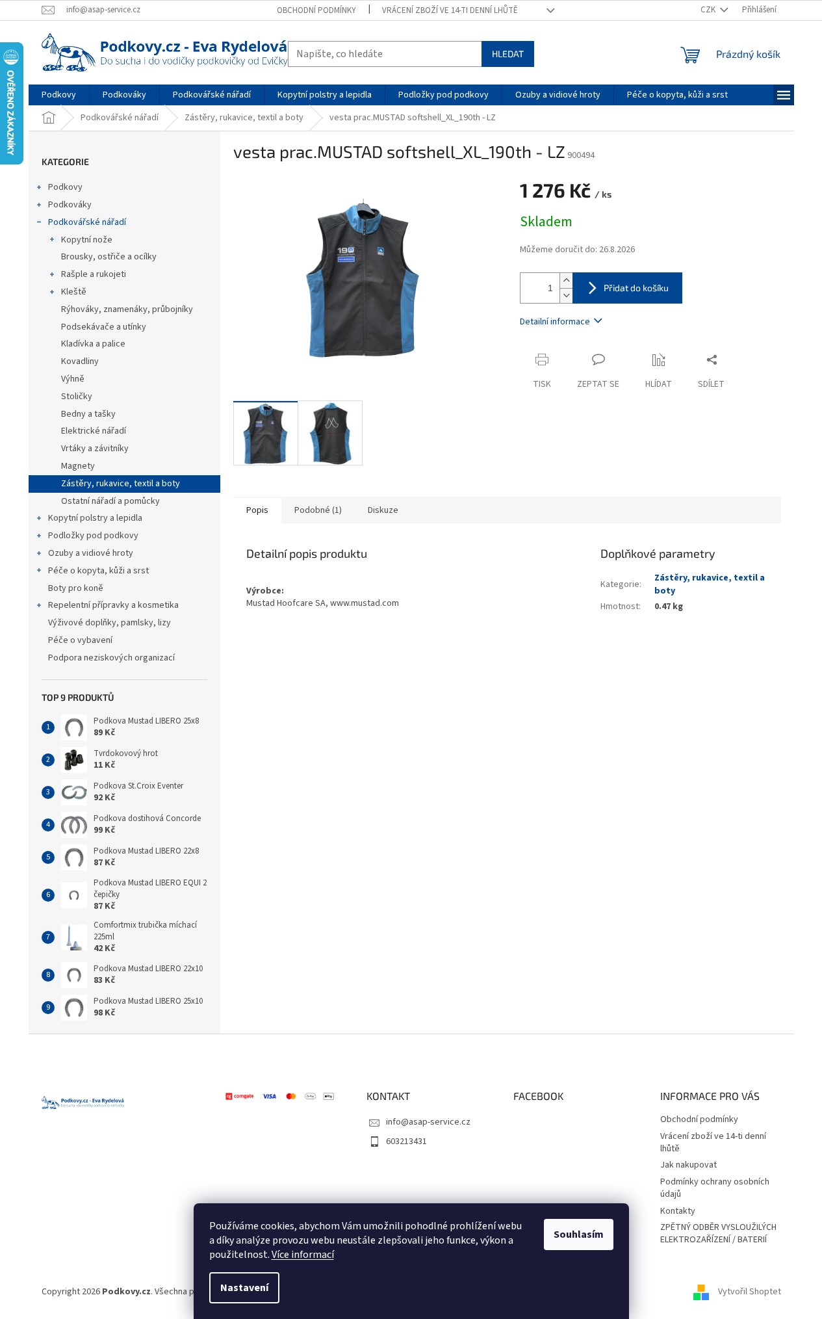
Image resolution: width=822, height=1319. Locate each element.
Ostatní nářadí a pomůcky (110, 501)
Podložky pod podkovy (93, 535)
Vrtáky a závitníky (95, 448)
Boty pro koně (75, 588)
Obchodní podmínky (316, 10)
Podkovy (65, 187)
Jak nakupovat (688, 1164)
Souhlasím (579, 1234)
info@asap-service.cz (428, 1122)
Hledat (508, 53)
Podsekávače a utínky (103, 326)
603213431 (406, 1141)
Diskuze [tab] (383, 510)
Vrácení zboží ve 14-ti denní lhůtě (450, 10)
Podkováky (70, 204)
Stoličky (76, 396)
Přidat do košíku (636, 287)
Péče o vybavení (80, 640)
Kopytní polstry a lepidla (95, 518)
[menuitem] (59, 95)
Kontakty (677, 1211)
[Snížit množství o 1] (565, 295)
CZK (708, 10)
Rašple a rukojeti (93, 274)
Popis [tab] (257, 510)
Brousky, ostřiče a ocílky (109, 256)
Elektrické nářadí (93, 430)
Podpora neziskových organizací (111, 657)
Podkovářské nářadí (87, 222)
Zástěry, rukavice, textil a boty (120, 483)
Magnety (78, 466)
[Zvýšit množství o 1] (565, 280)
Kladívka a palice (93, 343)
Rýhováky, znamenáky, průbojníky (127, 309)
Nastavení (244, 1288)
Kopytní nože (86, 239)
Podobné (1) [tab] (318, 510)
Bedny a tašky (88, 414)
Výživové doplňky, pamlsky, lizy (109, 622)
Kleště (73, 291)
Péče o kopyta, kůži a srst (98, 570)
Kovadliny (80, 361)
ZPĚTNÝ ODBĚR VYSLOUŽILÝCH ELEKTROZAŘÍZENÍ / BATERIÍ (718, 1233)
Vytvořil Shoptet (749, 1292)
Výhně (72, 378)
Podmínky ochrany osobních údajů (714, 1188)
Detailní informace (555, 321)
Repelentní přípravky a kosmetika (113, 605)
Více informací (303, 1254)
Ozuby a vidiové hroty (90, 553)
